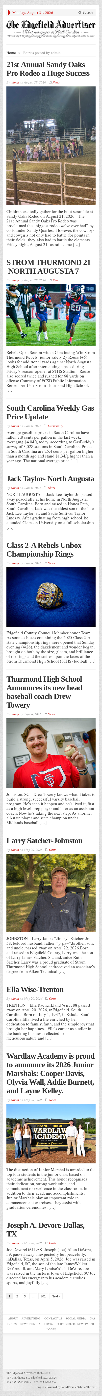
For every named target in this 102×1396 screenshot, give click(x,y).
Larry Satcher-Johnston (44, 840)
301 (43, 1296)
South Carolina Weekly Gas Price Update (50, 412)
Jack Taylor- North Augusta (50, 478)
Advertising (31, 1318)
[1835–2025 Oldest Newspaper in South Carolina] (51, 29)
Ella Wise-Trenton (35, 989)
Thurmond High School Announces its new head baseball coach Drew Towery (44, 691)
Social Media (76, 1318)
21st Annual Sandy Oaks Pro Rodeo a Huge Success (47, 69)
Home (11, 52)
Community (55, 426)
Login (51, 1329)
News (56, 82)
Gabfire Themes (86, 1387)
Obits (51, 487)
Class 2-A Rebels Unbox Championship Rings (43, 549)
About (13, 1318)
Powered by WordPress (60, 1387)
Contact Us (53, 1318)
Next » (56, 1296)
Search (87, 12)
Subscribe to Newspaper (75, 1324)
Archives (46, 1324)
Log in (40, 1387)
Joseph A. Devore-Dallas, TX (45, 1229)
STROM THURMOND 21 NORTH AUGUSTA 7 (48, 266)
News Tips (27, 1324)
